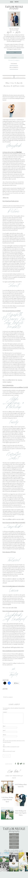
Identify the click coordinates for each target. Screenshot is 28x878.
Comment (5, 712)
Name (4, 726)
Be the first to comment (8, 697)
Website (4, 734)
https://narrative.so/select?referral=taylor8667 (14, 522)
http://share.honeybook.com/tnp (11, 201)
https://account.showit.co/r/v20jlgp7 (12, 311)
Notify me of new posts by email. (9, 751)
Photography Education (7, 77)
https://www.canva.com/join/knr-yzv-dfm (13, 611)
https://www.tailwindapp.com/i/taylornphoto (14, 586)
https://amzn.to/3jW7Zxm (9, 552)
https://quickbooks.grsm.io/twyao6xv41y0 (13, 651)
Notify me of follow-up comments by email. (11, 746)
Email (4, 730)
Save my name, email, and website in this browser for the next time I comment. (14, 741)
